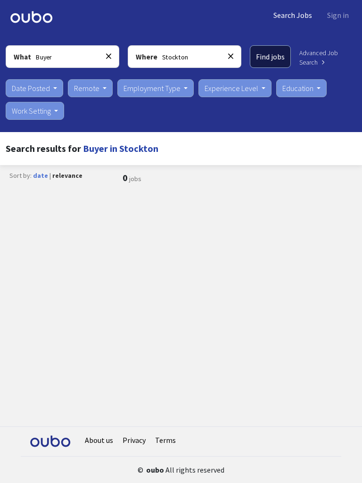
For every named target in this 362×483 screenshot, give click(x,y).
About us (99, 440)
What (22, 56)
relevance (67, 175)
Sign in (338, 15)
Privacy (134, 440)
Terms (165, 440)
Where (146, 56)
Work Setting (32, 111)
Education (298, 88)
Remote (87, 88)
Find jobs (270, 56)
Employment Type (152, 88)
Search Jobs (292, 15)
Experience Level (232, 88)
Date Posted (31, 88)
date (40, 175)
